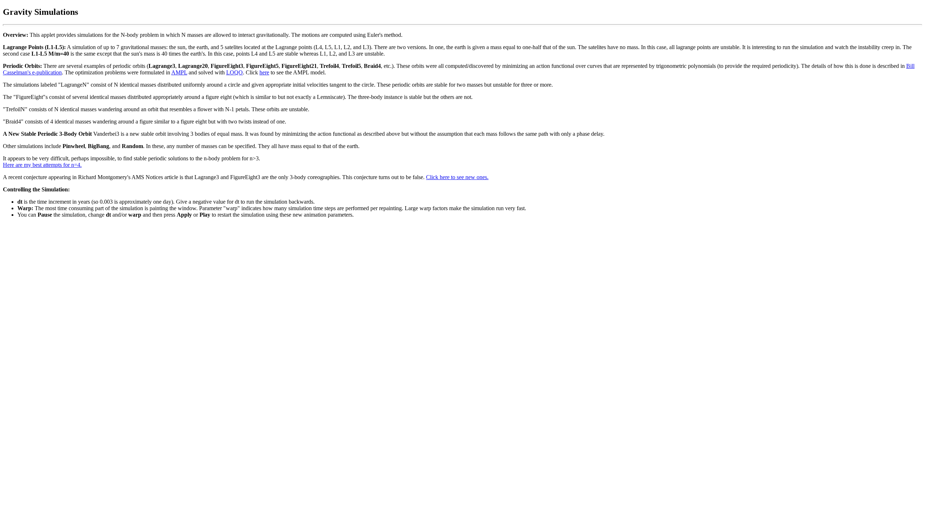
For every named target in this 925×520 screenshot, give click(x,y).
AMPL (179, 72)
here (264, 72)
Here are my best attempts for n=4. (42, 165)
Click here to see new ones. (457, 177)
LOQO (234, 72)
